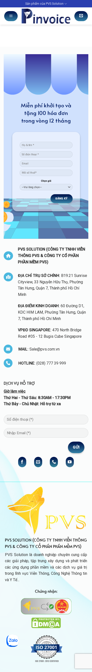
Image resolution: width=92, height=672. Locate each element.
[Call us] (54, 462)
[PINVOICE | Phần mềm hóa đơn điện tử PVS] (46, 16)
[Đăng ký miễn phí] (81, 16)
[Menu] (11, 16)
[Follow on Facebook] (22, 462)
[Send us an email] (38, 462)
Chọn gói (46, 180)
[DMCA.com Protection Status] (46, 622)
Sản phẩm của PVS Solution (44, 3)
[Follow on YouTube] (70, 462)
